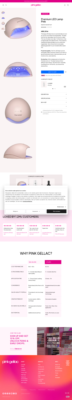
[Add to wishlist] (65, 72)
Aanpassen (35, 211)
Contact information (25, 393)
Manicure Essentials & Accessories (24, 378)
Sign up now (18, 348)
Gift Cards (24, 382)
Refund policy (24, 389)
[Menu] (3, 5)
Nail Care (23, 374)
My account (41, 369)
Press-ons (24, 372)
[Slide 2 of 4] (3, 18)
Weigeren (15, 211)
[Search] (6, 5)
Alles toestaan (56, 211)
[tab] (52, 88)
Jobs (56, 375)
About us (57, 364)
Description (45, 94)
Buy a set (44, 102)
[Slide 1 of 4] (3, 12)
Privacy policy (33, 389)
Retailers (57, 377)
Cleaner (50, 83)
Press (56, 373)
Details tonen (60, 206)
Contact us (41, 367)
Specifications (45, 98)
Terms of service (41, 389)
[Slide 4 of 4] (3, 28)
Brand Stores (58, 370)
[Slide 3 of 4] (3, 23)
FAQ (39, 364)
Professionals (41, 383)
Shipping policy (51, 389)
